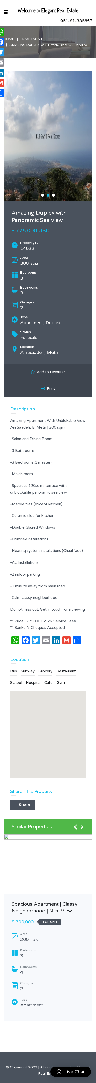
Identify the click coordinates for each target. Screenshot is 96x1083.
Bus (13, 671)
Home (9, 39)
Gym (61, 682)
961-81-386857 (76, 21)
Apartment (31, 39)
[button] (70, 1072)
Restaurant (66, 671)
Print (50, 388)
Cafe (48, 682)
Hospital (33, 682)
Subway (28, 671)
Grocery (45, 671)
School (16, 682)
